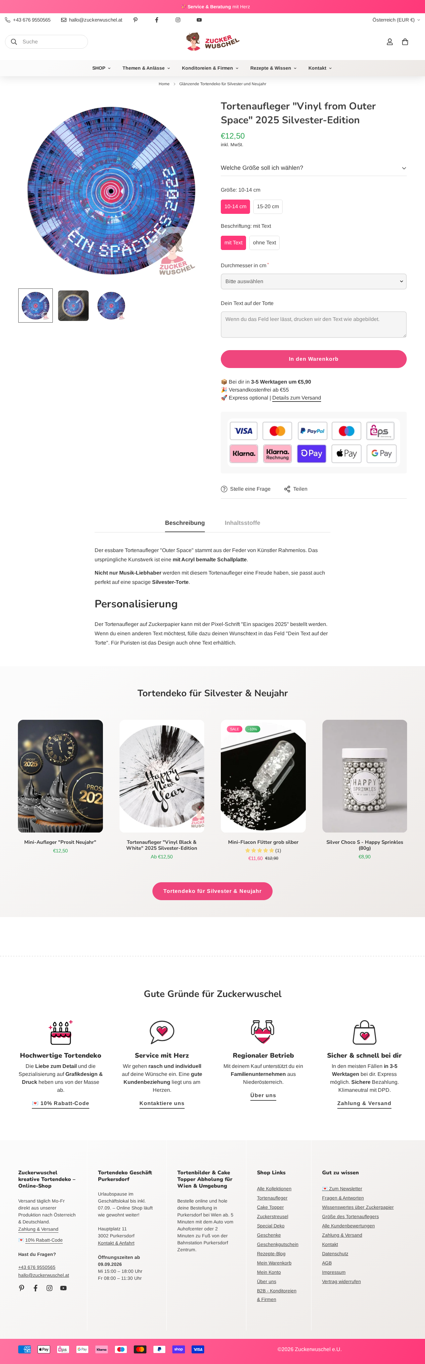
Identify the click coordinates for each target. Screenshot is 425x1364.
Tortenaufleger (272, 1198)
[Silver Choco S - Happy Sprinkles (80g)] (364, 776)
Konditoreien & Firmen (207, 68)
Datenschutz (335, 1253)
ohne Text (264, 242)
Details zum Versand (296, 398)
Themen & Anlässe (144, 68)
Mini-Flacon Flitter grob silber (263, 842)
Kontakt (317, 68)
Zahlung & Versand (364, 1103)
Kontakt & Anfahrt (116, 1243)
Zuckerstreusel (272, 1216)
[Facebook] (157, 20)
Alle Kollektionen (274, 1188)
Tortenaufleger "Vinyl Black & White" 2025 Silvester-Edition (161, 845)
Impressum (334, 1272)
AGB (327, 1263)
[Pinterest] (135, 20)
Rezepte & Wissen (270, 68)
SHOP (98, 68)
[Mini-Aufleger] (60, 776)
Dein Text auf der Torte (247, 303)
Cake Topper (270, 1207)
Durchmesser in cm (244, 265)
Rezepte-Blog (271, 1253)
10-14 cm (235, 206)
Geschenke (269, 1235)
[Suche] (14, 41)
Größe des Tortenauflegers (350, 1216)
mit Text (233, 242)
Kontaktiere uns (162, 1103)
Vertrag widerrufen (341, 1281)
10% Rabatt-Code (44, 1240)
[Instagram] (178, 20)
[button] (405, 41)
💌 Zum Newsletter (342, 1188)
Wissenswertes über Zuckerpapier (358, 1207)
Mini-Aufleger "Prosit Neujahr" (60, 842)
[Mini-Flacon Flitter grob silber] (263, 776)
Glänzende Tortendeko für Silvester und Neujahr (222, 84)
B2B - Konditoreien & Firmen (277, 1295)
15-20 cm (268, 206)
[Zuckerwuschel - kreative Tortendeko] (212, 42)
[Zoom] (190, 111)
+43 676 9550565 (36, 1267)
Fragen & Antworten (343, 1198)
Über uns (263, 1095)
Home (164, 84)
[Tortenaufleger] (162, 776)
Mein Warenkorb (274, 1263)
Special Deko (271, 1225)
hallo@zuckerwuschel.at (43, 1275)
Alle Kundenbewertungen (348, 1225)
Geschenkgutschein (277, 1244)
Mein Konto (269, 1272)
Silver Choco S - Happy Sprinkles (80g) (364, 845)
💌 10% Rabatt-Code (60, 1103)
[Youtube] (199, 20)
